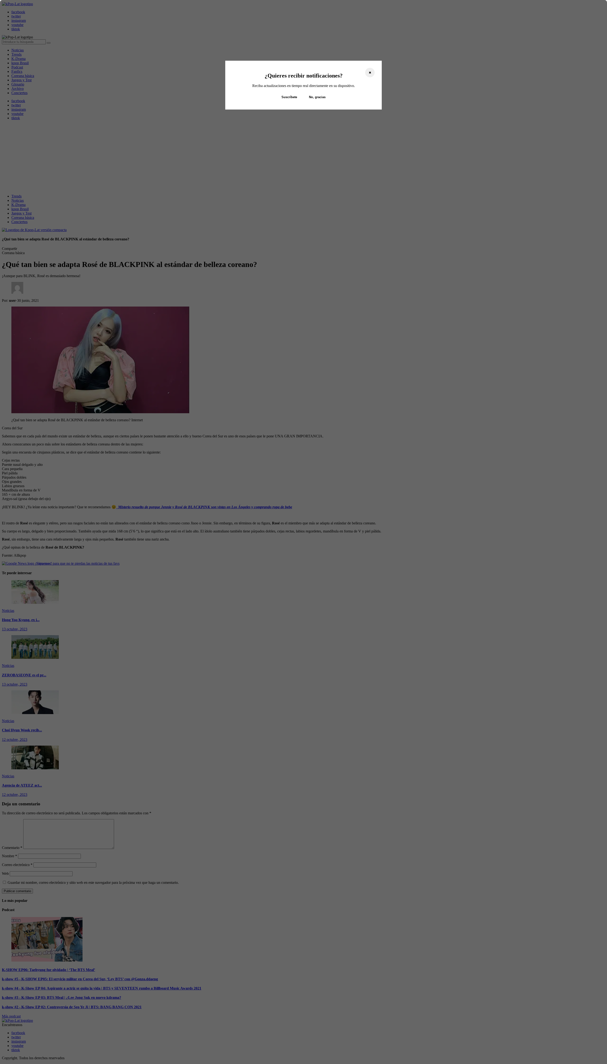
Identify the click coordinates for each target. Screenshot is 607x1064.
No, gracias (317, 97)
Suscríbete (289, 97)
